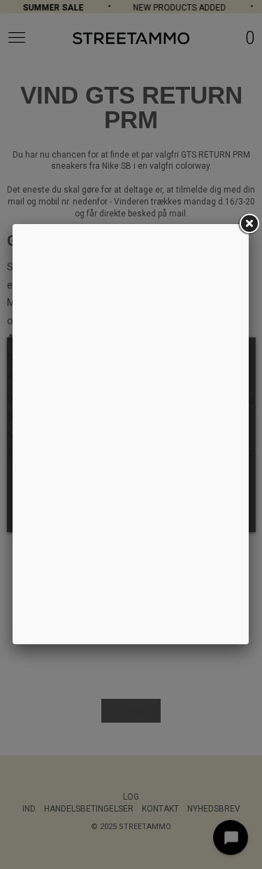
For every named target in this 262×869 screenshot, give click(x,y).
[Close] (248, 224)
